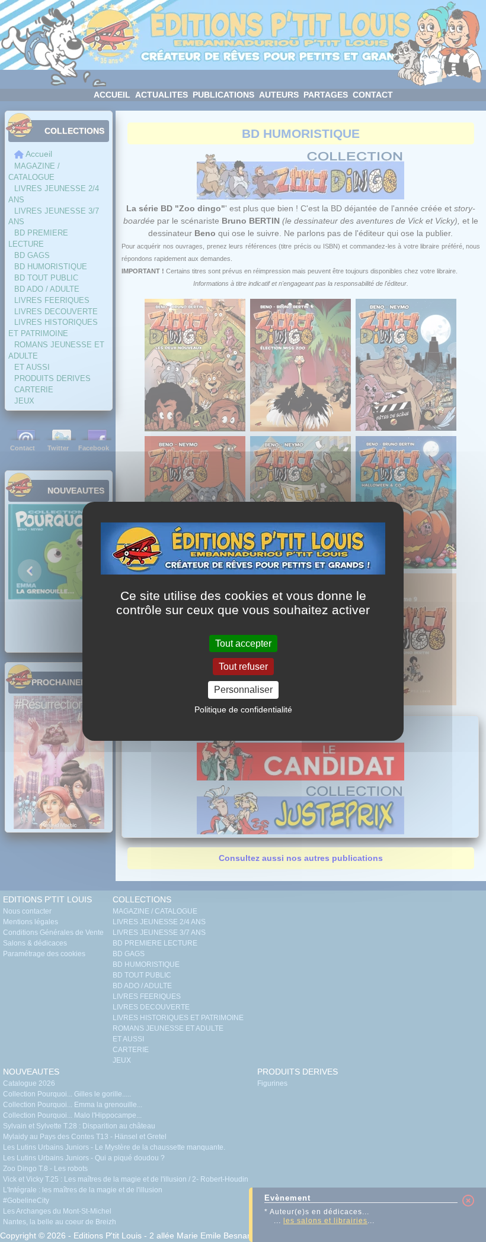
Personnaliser (243, 690)
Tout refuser (243, 667)
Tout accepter (243, 643)
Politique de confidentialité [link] (243, 709)
